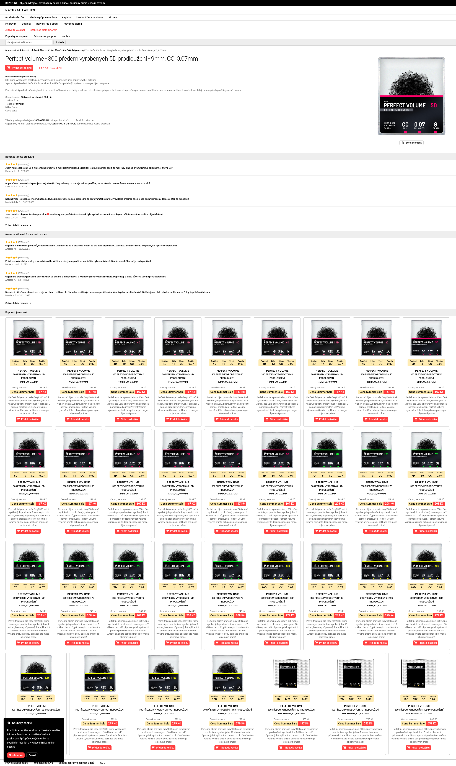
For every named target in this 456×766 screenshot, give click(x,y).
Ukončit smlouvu (43, 762)
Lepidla (66, 17)
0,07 (84, 50)
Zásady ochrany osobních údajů (76, 762)
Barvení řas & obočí (47, 23)
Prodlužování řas (14, 17)
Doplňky (26, 23)
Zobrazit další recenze (17, 225)
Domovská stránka (15, 50)
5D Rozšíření (53, 50)
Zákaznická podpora (45, 36)
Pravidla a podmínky (16, 762)
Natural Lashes (20, 10)
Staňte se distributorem (43, 30)
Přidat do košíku (21, 67)
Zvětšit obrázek (413, 142)
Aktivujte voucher (15, 30)
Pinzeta (112, 17)
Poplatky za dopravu (16, 36)
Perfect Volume (29, 376)
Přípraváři (11, 23)
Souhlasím (16, 755)
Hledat (60, 42)
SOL (102, 762)
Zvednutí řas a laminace (89, 17)
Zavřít (32, 755)
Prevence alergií (72, 23)
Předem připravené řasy (43, 17)
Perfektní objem (71, 50)
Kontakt (66, 36)
